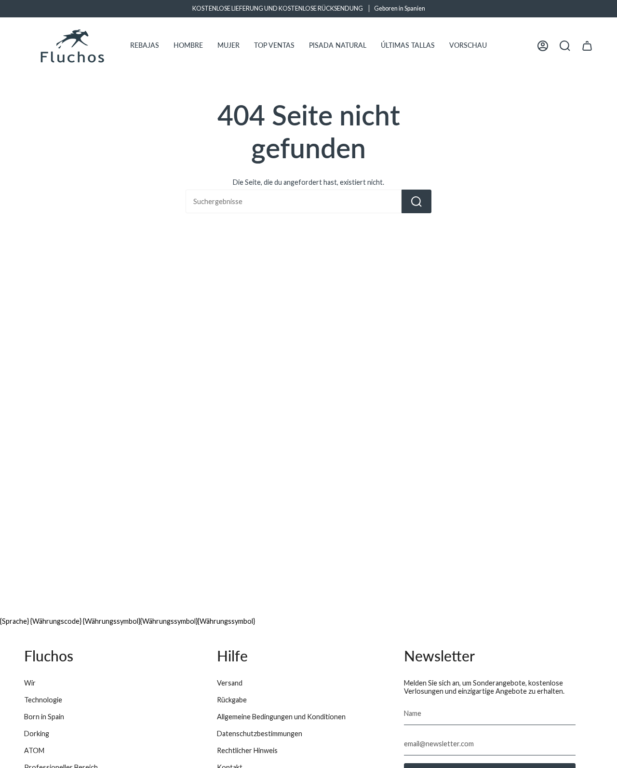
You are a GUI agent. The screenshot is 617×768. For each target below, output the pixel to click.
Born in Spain (44, 717)
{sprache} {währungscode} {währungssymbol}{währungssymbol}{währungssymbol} (127, 621)
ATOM (34, 750)
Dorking (36, 733)
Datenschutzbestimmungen (259, 733)
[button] (144, 46)
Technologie (43, 700)
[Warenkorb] (587, 46)
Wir (30, 683)
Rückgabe (232, 700)
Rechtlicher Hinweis (247, 750)
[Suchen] (416, 201)
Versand (229, 683)
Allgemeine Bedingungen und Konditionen (281, 717)
